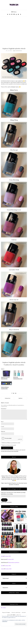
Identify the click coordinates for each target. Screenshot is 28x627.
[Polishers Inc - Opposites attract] (7, 515)
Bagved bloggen (6, 612)
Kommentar (4, 408)
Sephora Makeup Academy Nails (5, 387)
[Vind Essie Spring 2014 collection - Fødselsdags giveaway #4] (20, 515)
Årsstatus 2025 (7, 556)
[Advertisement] (14, 31)
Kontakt (24, 612)
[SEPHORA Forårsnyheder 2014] (18, 373)
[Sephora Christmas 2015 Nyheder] (6, 373)
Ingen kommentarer (17, 50)
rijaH (2, 556)
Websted (3, 431)
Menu (15, 11)
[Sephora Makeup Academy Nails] (6, 383)
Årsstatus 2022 (7, 565)
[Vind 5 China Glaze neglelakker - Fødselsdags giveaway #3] (20, 528)
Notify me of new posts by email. (9, 445)
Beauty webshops (16, 612)
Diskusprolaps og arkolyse (13, 562)
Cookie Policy (4, 621)
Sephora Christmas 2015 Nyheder (5, 377)
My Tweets (3, 607)
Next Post (20, 398)
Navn (2, 421)
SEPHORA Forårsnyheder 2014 (17, 377)
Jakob (2, 568)
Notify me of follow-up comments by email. (11, 442)
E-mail (2, 426)
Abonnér (4, 499)
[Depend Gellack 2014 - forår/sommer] (7, 528)
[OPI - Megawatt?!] (20, 541)
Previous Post (7, 398)
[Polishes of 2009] (7, 541)
